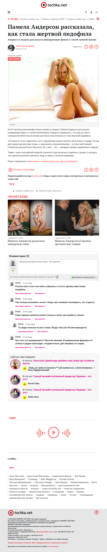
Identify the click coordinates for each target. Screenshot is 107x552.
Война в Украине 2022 (53, 19)
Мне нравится (40, 293)
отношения (58, 492)
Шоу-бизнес (14, 59)
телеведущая (86, 495)
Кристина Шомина (25, 46)
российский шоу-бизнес (21, 495)
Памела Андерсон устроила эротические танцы (73, 242)
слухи (63, 495)
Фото (94, 482)
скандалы (52, 495)
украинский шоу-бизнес (21, 498)
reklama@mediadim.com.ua (45, 532)
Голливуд (32, 479)
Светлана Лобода (43, 482)
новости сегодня (17, 492)
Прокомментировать (23, 293)
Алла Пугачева (16, 476)
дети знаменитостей (69, 485)
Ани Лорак (80, 476)
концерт (35, 488)
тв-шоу (72, 495)
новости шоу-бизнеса (50, 191)
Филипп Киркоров (79, 482)
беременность (48, 485)
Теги (11, 468)
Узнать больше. (53, 546)
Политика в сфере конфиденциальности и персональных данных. (45, 543)
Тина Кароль (61, 482)
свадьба (40, 495)
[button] (91, 12)
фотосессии (42, 498)
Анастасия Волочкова (38, 476)
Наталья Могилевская (20, 482)
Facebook (37, 176)
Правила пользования (15, 543)
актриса (34, 485)
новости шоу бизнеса (39, 492)
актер (24, 485)
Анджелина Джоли (61, 476)
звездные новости (18, 488)
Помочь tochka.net (30, 19)
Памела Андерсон (24, 191)
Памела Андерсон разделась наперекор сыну (26, 242)
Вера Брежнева (17, 479)
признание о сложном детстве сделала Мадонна (52, 161)
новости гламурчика (74, 488)
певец (70, 492)
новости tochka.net (51, 488)
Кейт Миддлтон (48, 479)
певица (80, 492)
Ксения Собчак (66, 479)
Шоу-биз (13, 485)
